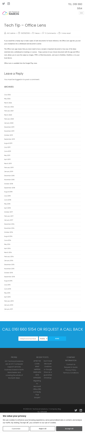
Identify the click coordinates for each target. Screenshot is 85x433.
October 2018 (8, 184)
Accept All (69, 429)
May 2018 (7, 204)
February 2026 (9, 107)
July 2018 (7, 196)
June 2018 (7, 200)
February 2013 (9, 301)
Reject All (42, 429)
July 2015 (7, 285)
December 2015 (9, 264)
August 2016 (8, 236)
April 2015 (7, 297)
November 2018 (9, 179)
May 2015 (7, 293)
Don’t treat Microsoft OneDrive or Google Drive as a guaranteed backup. (48, 369)
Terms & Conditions (71, 373)
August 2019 (8, 143)
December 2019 (9, 127)
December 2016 (9, 224)
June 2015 (7, 289)
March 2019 (8, 163)
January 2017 (8, 220)
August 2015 (8, 281)
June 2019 (7, 151)
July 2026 (7, 94)
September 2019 (9, 139)
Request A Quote (70, 367)
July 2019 (7, 147)
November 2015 (9, 268)
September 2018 (9, 188)
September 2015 (9, 276)
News (37, 33)
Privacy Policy (71, 370)
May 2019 (7, 155)
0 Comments (50, 33)
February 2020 (9, 119)
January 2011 (8, 309)
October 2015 (8, 272)
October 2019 (8, 135)
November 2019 (9, 131)
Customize (16, 429)
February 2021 (9, 111)
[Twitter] (3, 3)
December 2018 (9, 175)
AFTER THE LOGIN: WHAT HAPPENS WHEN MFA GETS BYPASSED (37, 369)
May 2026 (7, 98)
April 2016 (7, 248)
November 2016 (9, 228)
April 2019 (7, 159)
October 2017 (8, 212)
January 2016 (8, 260)
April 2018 (7, 208)
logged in (19, 79)
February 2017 (8, 216)
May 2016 (7, 244)
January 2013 (8, 305)
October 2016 (8, 232)
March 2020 (8, 115)
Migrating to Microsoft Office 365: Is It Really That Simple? (37, 389)
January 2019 (8, 171)
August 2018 (8, 192)
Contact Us (70, 364)
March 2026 (8, 103)
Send (57, 339)
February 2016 (9, 256)
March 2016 (8, 252)
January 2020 (8, 123)
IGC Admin (11, 33)
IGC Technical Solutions (38, 409)
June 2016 (7, 240)
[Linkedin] (8, 3)
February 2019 (9, 167)
